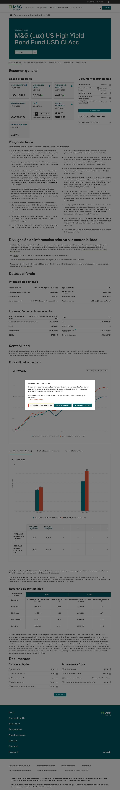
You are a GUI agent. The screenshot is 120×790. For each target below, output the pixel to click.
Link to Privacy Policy (36, 400)
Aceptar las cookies (82, 405)
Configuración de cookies (39, 405)
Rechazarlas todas (62, 405)
